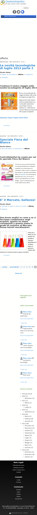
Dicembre (28, 426)
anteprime (29, 74)
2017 (23, 401)
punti (11, 206)
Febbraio (28, 419)
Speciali (18, 496)
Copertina (18, 489)
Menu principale (10, 16)
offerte (20, 74)
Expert (4, 74)
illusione (4, 209)
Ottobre (27, 430)
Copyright (18, 472)
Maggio (27, 442)
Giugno (27, 440)
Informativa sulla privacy (18, 465)
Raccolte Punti (18, 498)
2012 (23, 450)
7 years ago (23, 323)
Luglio (27, 407)
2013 (23, 423)
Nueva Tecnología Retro (26, 318)
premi (18, 206)
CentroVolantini (15, 1)
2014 (23, 414)
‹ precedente (14, 267)
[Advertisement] (18, 37)
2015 (23, 410)
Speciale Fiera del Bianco (14, 141)
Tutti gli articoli (27, 394)
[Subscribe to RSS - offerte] (18, 513)
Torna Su (18, 273)
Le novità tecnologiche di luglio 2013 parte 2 (17, 67)
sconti (24, 206)
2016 (23, 405)
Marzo (27, 403)
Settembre (28, 412)
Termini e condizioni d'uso (18, 470)
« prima (4, 267)
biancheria (18, 148)
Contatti (18, 480)
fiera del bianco (7, 148)
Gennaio (27, 421)
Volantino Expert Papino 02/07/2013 (14, 118)
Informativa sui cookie (18, 467)
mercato (5, 206)
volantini (4, 77)
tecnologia (12, 74)
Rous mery (27, 312)
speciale (23, 174)
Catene (18, 492)
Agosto (27, 435)
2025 (23, 396)
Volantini (19, 494)
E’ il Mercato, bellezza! (18, 200)
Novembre (28, 398)
